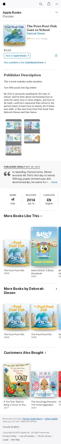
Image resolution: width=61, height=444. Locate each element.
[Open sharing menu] (56, 55)
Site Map (15, 440)
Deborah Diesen (36, 33)
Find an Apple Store (32, 419)
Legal (5, 440)
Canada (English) (11, 427)
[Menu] (57, 4)
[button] (41, 4)
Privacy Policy (9, 436)
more (54, 182)
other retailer (51, 419)
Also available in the (24, 62)
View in (16, 55)
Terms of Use (44, 436)
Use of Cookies (27, 436)
